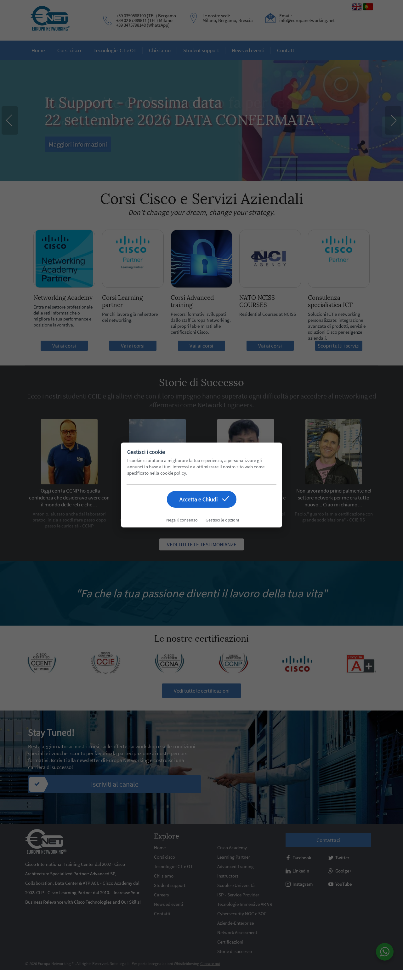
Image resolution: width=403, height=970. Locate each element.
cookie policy (173, 473)
